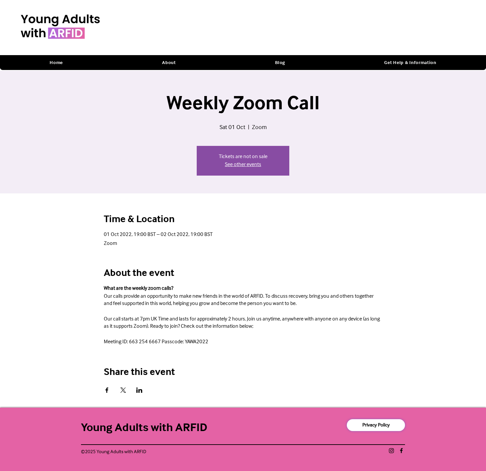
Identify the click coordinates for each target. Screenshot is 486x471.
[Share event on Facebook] (107, 390)
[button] (168, 62)
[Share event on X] (123, 390)
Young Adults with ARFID (144, 428)
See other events (243, 164)
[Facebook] (401, 450)
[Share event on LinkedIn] (139, 390)
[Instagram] (391, 450)
